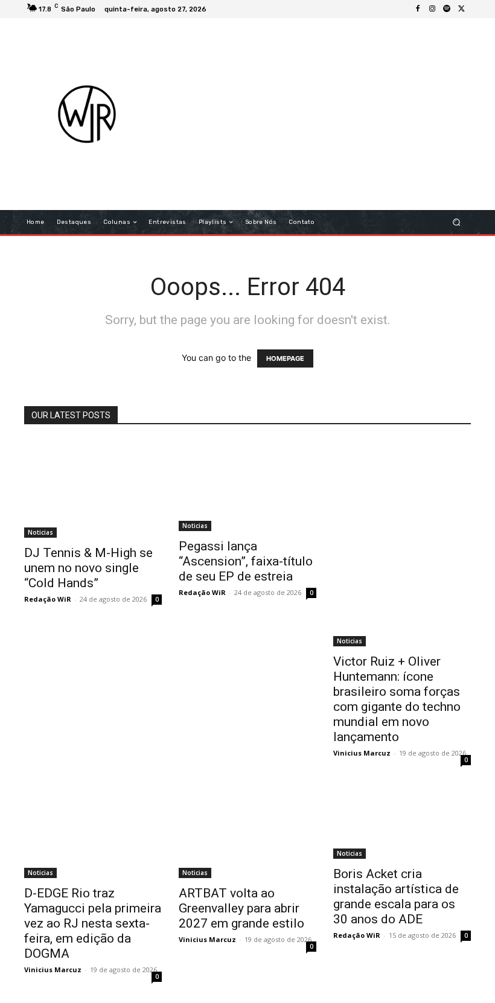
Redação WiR (47, 598)
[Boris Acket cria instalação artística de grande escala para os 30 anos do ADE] (402, 822)
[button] (456, 222)
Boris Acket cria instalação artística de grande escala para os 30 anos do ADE (396, 896)
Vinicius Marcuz (362, 752)
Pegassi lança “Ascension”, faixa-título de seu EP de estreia (246, 561)
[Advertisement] (328, 114)
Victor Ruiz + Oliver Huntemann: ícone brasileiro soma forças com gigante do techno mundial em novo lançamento (397, 699)
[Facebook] (417, 9)
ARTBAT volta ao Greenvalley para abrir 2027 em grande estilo (241, 908)
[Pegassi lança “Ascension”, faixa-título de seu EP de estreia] (247, 485)
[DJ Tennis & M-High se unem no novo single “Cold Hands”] (93, 489)
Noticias (40, 532)
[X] (461, 9)
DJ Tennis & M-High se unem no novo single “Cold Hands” (88, 568)
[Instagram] (432, 9)
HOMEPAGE (285, 358)
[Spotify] (446, 9)
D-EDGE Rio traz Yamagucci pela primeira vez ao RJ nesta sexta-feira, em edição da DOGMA (92, 923)
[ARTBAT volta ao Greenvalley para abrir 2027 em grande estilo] (247, 832)
